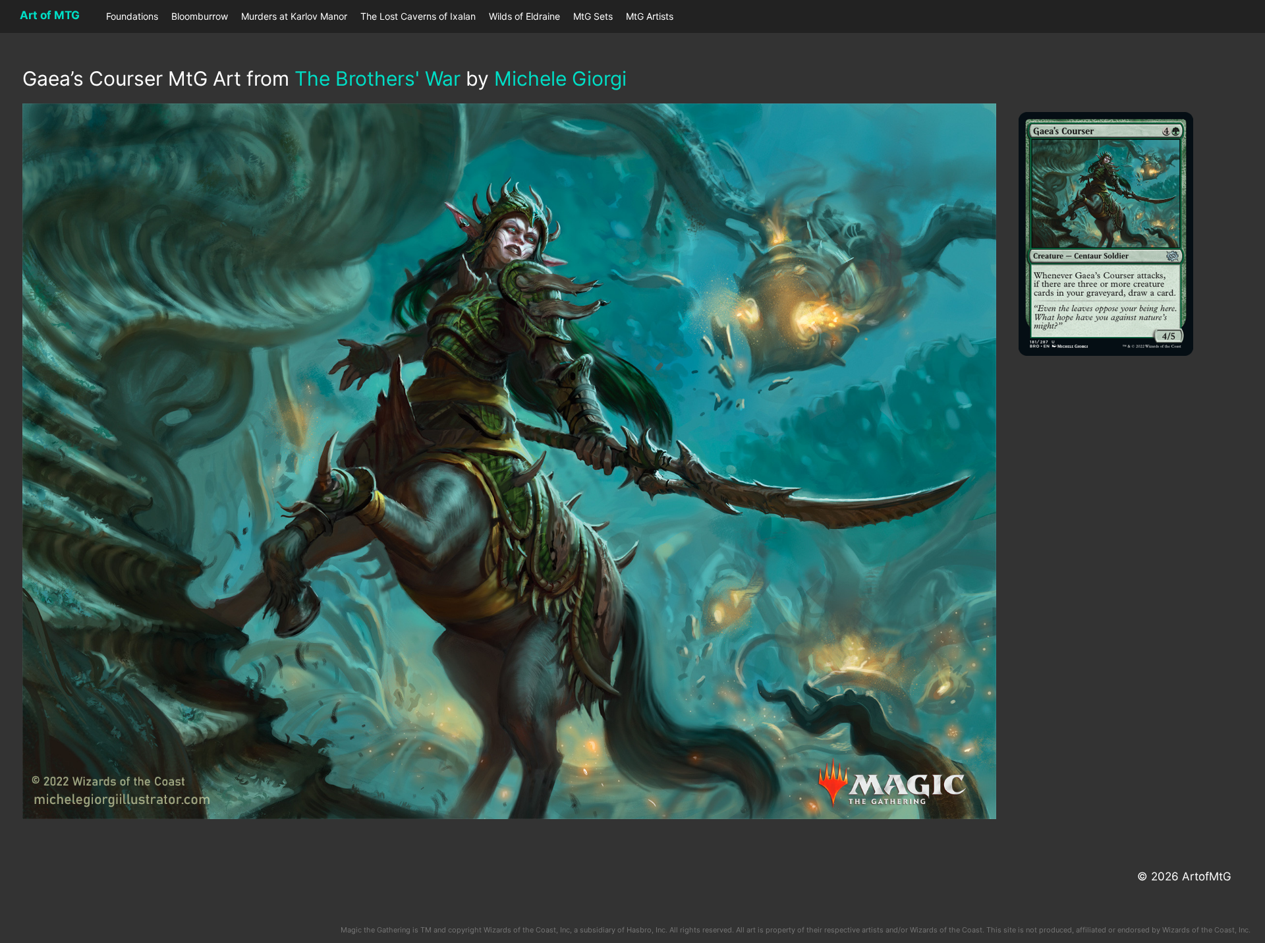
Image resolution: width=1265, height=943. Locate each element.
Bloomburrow (199, 16)
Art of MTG (50, 15)
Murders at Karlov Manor (294, 16)
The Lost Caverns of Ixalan (418, 16)
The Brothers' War (378, 78)
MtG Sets (593, 16)
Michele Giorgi (560, 78)
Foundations (132, 16)
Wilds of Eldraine (524, 16)
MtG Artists (649, 16)
